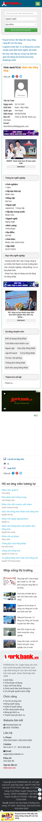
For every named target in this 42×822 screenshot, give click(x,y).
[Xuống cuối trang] (39, 798)
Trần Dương (6, 493)
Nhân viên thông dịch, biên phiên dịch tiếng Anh (18, 527)
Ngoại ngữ (9, 348)
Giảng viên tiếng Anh (11, 550)
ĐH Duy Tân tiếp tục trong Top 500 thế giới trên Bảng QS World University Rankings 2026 (20, 56)
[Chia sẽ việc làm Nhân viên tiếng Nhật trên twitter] (20, 76)
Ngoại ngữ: (11, 204)
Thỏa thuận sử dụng (13, 682)
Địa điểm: (10, 232)
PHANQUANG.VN (13, 724)
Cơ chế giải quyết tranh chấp (17, 691)
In (8, 463)
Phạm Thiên (6, 539)
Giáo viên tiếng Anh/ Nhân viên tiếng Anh (20, 511)
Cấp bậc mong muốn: (15, 211)
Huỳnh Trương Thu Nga (10, 507)
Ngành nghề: (12, 218)
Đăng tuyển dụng (12, 703)
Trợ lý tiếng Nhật (27, 353)
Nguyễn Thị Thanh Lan (9, 554)
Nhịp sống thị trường (18, 570)
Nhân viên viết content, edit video (17, 504)
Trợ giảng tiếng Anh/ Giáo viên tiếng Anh (20, 557)
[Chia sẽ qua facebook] (39, 790)
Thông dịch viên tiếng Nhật (14, 543)
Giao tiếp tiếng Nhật (26, 348)
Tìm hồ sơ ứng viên (13, 701)
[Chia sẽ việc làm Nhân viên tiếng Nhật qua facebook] (13, 76)
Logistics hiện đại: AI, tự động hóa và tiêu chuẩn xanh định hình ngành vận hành (21, 48)
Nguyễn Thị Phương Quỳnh (11, 561)
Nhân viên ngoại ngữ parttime (15, 518)
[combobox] (21, 19)
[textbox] (21, 13)
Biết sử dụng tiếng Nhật (15, 338)
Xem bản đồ (8, 760)
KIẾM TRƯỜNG (12, 727)
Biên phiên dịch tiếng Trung (14, 497)
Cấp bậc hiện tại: (13, 191)
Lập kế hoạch (11, 353)
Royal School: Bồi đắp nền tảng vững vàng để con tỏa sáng (19, 41)
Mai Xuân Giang (7, 547)
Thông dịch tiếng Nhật (15, 362)
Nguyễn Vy (5, 522)
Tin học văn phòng (13, 357)
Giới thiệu (8, 680)
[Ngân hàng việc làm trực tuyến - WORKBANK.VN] (12, 3)
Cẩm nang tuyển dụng (14, 709)
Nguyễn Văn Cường (8, 532)
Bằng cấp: (10, 198)
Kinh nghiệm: (12, 184)
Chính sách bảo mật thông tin (17, 688)
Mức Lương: (11, 225)
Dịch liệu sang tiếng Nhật (16, 367)
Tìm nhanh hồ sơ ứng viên (22, 30)
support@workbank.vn (13, 754)
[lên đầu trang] (39, 794)
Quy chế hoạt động (12, 685)
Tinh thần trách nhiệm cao (17, 343)
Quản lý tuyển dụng (13, 706)
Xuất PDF (11, 468)
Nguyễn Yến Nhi (7, 515)
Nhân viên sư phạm (10, 536)
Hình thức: (10, 239)
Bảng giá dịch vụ (11, 712)
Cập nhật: (10, 246)
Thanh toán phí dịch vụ (14, 715)
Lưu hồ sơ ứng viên (15, 459)
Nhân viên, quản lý (10, 490)
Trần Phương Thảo (8, 500)
